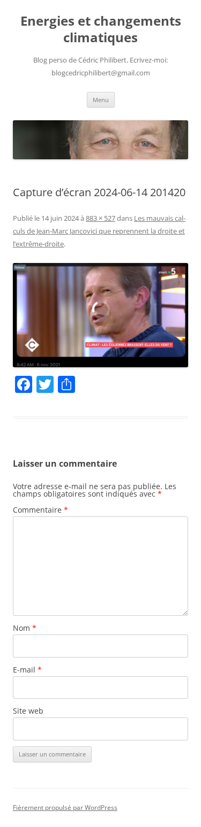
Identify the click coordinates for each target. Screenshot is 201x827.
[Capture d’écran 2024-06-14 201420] (100, 315)
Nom (24, 628)
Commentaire (40, 510)
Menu (101, 100)
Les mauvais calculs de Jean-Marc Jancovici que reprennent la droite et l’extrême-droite (99, 231)
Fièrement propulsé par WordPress (65, 807)
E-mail (27, 669)
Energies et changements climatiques (100, 29)
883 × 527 (100, 218)
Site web (28, 711)
